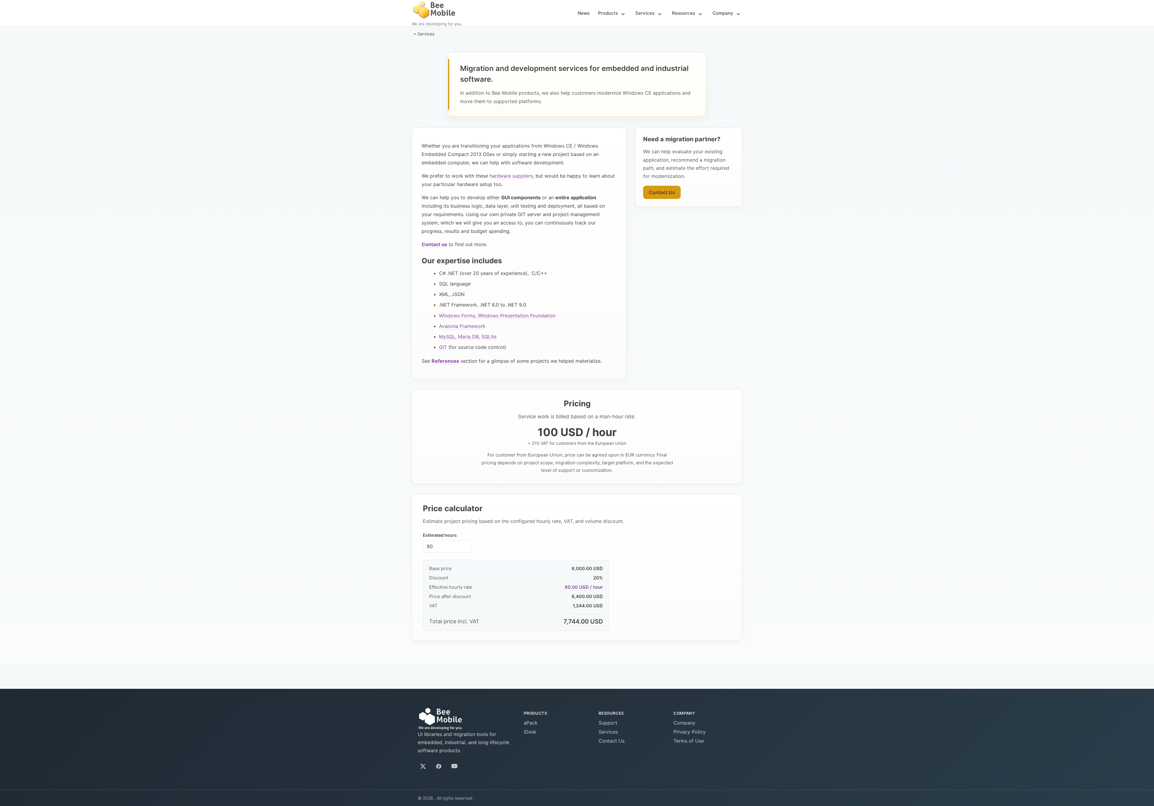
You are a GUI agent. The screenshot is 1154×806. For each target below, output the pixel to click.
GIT (443, 347)
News (584, 13)
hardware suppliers (511, 176)
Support (608, 723)
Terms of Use (688, 741)
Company (723, 13)
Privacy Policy (689, 732)
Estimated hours (440, 535)
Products (608, 13)
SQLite (488, 337)
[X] (423, 766)
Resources (683, 13)
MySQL (447, 337)
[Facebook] (438, 766)
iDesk (530, 732)
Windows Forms (457, 316)
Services (645, 13)
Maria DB (468, 337)
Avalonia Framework (462, 326)
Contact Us (662, 192)
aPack (531, 723)
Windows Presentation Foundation (516, 316)
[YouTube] (454, 766)
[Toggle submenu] (623, 13)
